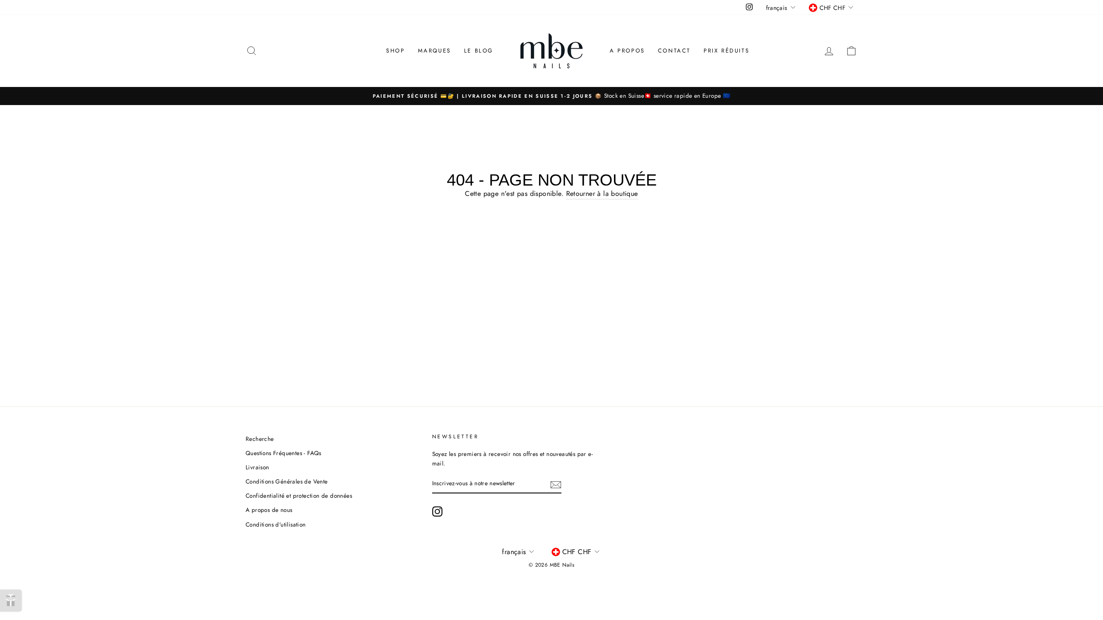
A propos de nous (269, 509)
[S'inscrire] (555, 484)
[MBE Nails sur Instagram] (437, 511)
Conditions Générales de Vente (287, 481)
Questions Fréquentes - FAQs (283, 453)
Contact (674, 50)
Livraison (257, 467)
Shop (395, 50)
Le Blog (478, 50)
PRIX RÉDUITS (726, 50)
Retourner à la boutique (602, 193)
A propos (627, 50)
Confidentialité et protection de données (299, 495)
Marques (434, 50)
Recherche (260, 438)
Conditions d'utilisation (276, 524)
